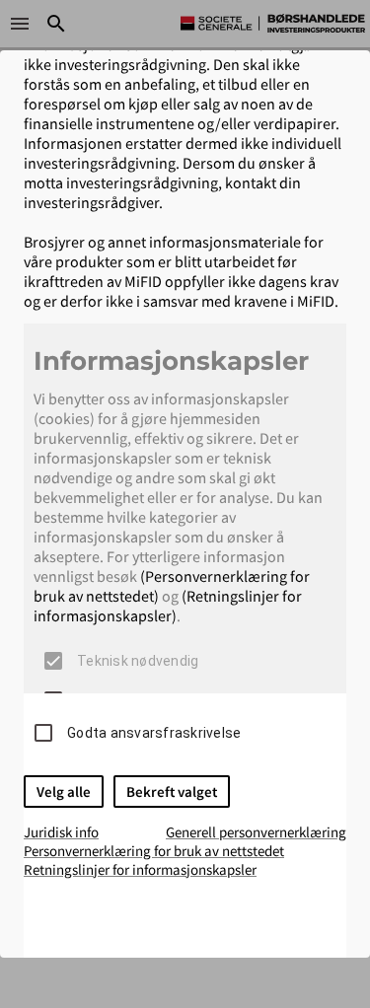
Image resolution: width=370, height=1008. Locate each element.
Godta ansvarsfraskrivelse (154, 733)
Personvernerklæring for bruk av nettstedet (154, 850)
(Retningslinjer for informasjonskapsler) (168, 605)
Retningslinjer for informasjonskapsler (140, 869)
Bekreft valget (171, 791)
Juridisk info (61, 832)
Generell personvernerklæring (256, 832)
